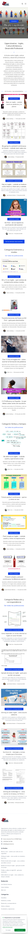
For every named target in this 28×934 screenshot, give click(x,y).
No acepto (8, 930)
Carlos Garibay (5, 887)
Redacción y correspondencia (14, 630)
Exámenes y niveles (14, 219)
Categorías (5, 894)
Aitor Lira (3, 890)
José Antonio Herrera (6, 884)
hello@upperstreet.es (8, 844)
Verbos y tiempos (14, 98)
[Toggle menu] (25, 3)
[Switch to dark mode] (22, 3)
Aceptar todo (20, 930)
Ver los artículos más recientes (14, 241)
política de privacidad (7, 927)
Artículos (4, 848)
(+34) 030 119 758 (7, 841)
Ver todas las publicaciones (14, 256)
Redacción (4, 881)
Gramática (14, 21)
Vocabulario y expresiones (14, 180)
